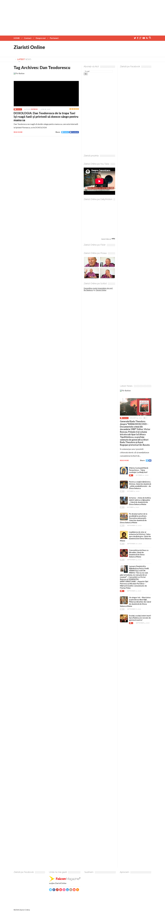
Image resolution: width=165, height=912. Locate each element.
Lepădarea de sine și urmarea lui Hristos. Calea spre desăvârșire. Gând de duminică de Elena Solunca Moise (135, 536)
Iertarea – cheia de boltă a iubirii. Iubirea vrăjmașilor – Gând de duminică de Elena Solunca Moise (140, 501)
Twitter (66, 132)
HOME (17, 38)
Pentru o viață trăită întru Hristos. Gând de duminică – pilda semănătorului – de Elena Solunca (140, 485)
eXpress (34, 109)
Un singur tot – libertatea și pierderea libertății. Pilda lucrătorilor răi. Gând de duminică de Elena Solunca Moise (135, 601)
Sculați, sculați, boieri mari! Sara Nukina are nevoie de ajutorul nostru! (140, 618)
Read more (18, 132)
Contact (27, 38)
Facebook (75, 132)
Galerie (18, 109)
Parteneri (54, 38)
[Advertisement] (82, 17)
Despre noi (41, 38)
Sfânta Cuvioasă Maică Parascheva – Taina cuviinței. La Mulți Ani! (138, 470)
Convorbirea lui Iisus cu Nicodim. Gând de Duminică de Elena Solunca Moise (138, 553)
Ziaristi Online (29, 47)
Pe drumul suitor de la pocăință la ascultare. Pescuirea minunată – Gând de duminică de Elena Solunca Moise (133, 518)
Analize (125, 418)
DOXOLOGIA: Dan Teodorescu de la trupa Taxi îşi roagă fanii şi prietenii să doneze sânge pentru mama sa (46, 116)
